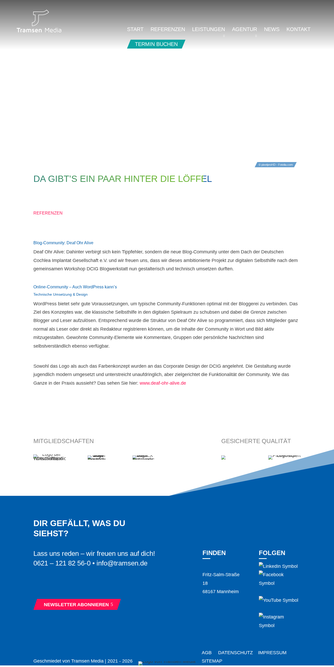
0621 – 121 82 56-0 (62, 563)
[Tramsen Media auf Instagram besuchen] (280, 625)
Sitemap (212, 661)
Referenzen (168, 29)
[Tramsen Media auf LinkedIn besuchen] (278, 566)
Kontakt (299, 29)
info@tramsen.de (122, 563)
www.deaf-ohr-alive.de (163, 383)
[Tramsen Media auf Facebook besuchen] (280, 583)
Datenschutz (235, 652)
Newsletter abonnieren (78, 604)
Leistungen (208, 29)
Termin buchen (156, 44)
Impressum (272, 652)
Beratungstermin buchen (80, 586)
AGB (207, 652)
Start (135, 29)
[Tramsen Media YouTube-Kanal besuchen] (278, 600)
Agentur (244, 29)
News (271, 29)
